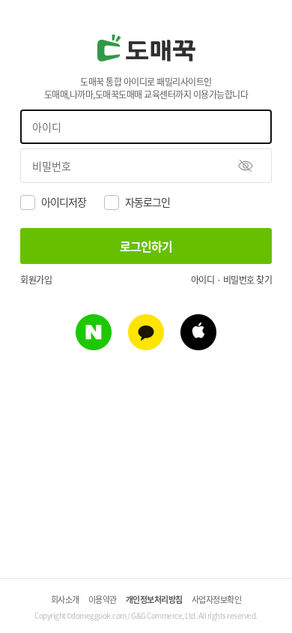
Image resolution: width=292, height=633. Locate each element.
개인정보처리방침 (154, 599)
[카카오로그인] (146, 345)
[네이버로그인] (94, 345)
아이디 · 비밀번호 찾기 (232, 279)
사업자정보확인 (217, 599)
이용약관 (102, 599)
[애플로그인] (198, 345)
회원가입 (36, 279)
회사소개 (65, 599)
